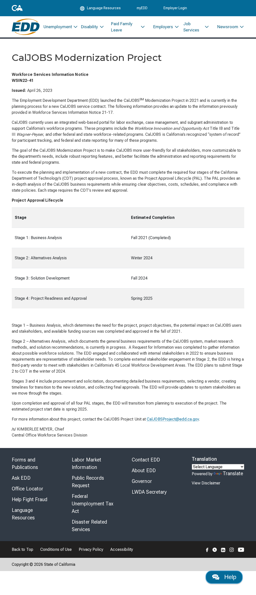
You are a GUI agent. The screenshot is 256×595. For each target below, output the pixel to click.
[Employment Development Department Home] (26, 27)
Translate (233, 473)
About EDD (144, 470)
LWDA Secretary (149, 492)
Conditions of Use (56, 549)
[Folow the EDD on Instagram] (232, 549)
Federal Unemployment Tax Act (93, 503)
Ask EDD (21, 478)
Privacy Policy (91, 549)
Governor (142, 481)
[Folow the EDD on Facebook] (207, 549)
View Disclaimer (206, 483)
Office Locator (27, 489)
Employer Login (175, 8)
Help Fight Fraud (30, 499)
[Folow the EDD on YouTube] (241, 549)
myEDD (142, 8)
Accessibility (121, 549)
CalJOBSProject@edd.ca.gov (173, 419)
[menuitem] (58, 26)
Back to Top (22, 549)
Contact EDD (146, 460)
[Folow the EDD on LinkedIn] (223, 549)
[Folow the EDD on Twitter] (214, 549)
